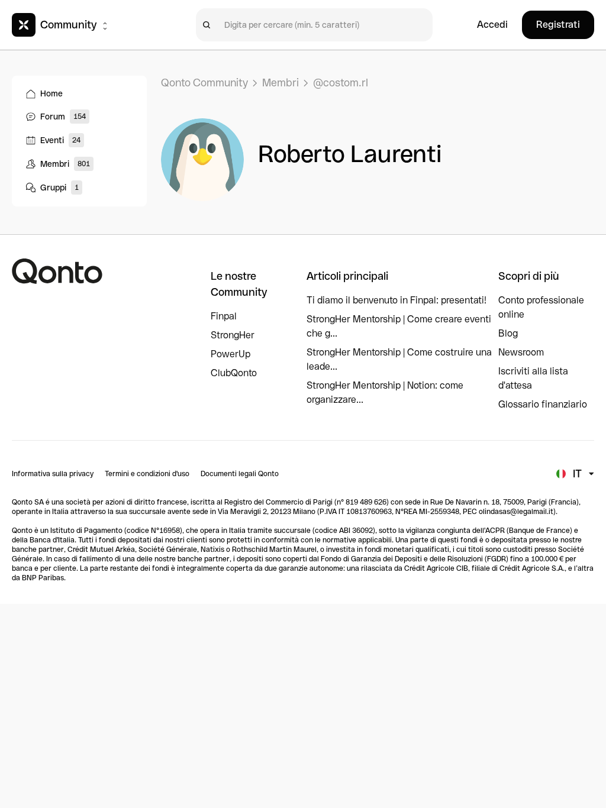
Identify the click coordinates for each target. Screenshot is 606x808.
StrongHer (232, 335)
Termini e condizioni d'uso (147, 474)
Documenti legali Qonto (240, 474)
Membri (280, 82)
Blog (508, 333)
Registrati (558, 24)
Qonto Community (204, 82)
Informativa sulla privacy (53, 474)
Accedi (492, 24)
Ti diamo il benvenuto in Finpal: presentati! (396, 300)
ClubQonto (234, 373)
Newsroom (521, 352)
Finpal (224, 316)
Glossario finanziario (542, 404)
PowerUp (230, 354)
